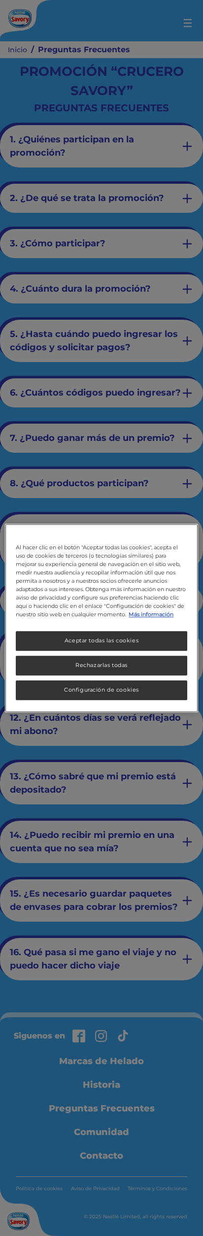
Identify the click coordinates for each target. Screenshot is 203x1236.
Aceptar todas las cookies (101, 640)
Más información (151, 614)
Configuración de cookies (101, 689)
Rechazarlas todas (101, 665)
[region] (101, 618)
